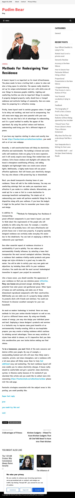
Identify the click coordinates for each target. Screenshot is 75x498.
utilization (44, 281)
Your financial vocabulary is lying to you (62, 99)
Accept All (38, 490)
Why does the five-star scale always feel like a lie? (63, 138)
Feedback (58, 105)
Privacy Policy (32, 2)
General (5, 64)
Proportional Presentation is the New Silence (64, 81)
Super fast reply (8, 396)
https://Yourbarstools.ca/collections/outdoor (25, 139)
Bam (42, 495)
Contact (23, 2)
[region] (25, 482)
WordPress (34, 495)
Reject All (25, 490)
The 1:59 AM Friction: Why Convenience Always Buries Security (7, 461)
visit (3, 413)
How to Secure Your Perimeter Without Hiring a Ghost (62, 72)
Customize (13, 490)
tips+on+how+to (14, 422)
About (17, 2)
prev (3, 402)
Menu (7, 21)
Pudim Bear (13, 9)
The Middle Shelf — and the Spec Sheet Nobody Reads (63, 153)
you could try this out (11, 407)
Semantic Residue (61, 60)
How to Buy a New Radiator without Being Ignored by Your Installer (64, 117)
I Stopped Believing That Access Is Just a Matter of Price (62, 90)
